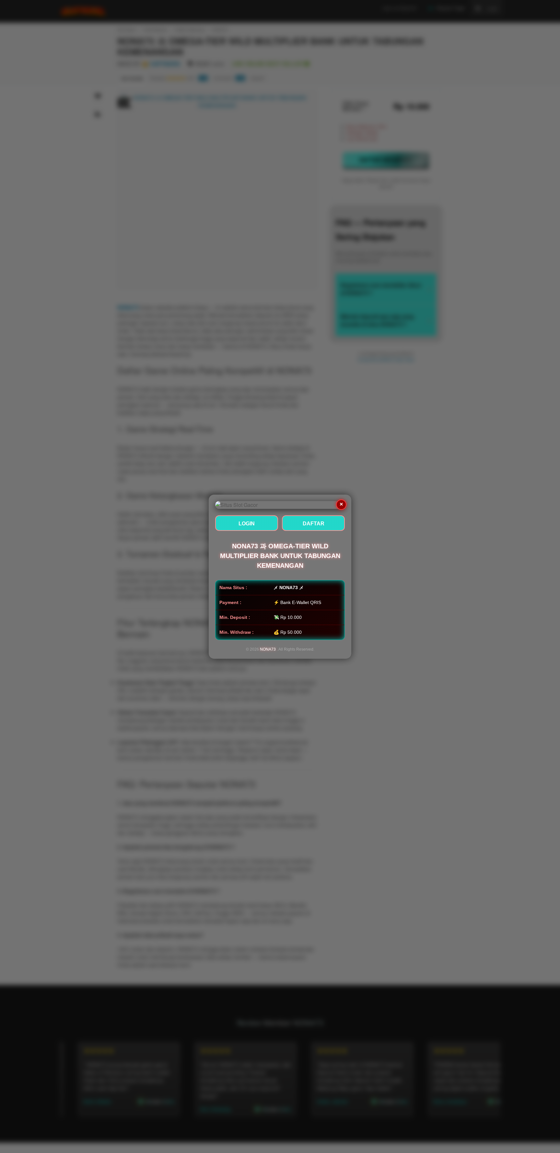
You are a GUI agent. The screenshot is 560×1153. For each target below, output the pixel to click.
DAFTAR (313, 523)
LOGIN (247, 523)
